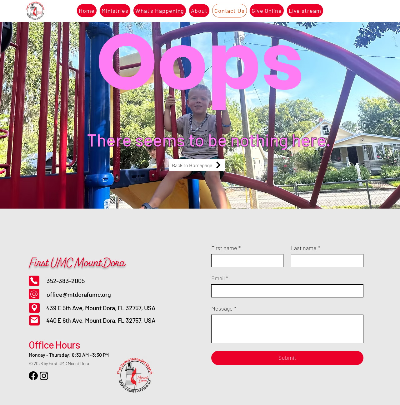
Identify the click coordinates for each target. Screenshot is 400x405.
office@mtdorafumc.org (79, 294)
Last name (305, 247)
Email (219, 278)
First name (226, 247)
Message (223, 308)
